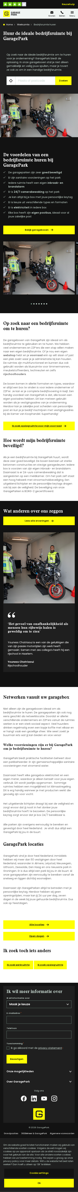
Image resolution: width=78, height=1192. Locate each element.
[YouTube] (44, 1098)
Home (9, 24)
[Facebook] (24, 1098)
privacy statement (50, 1048)
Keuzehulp (68, 4)
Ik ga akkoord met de (37, 1048)
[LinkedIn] (34, 1098)
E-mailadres (14, 1013)
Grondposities (11, 1133)
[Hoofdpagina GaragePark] (11, 13)
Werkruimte (23, 24)
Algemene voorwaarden (62, 1133)
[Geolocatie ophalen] (11, 80)
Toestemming (15, 1043)
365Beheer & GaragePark (34, 1133)
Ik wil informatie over (18, 998)
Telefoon (12, 1028)
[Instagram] (54, 1098)
